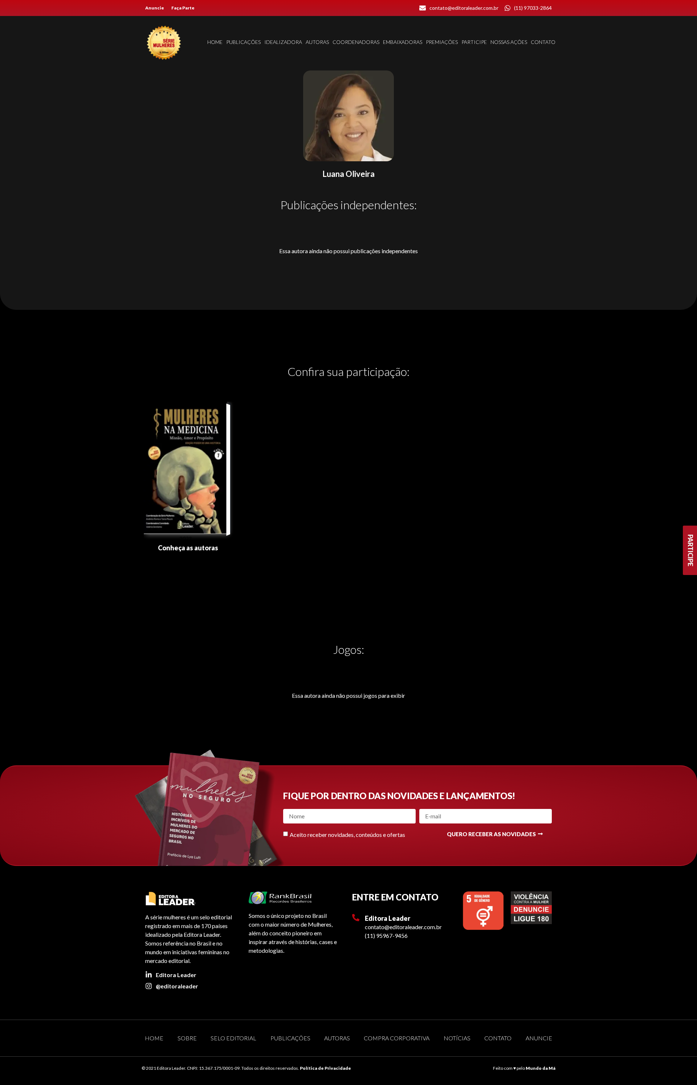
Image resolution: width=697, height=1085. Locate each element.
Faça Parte (183, 8)
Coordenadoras (356, 42)
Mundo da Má (540, 1068)
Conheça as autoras (188, 548)
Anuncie (154, 8)
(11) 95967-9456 (386, 935)
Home (215, 42)
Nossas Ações (508, 42)
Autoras (317, 42)
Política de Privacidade (325, 1068)
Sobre (187, 1038)
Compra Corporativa (396, 1038)
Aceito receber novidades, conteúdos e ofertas (347, 834)
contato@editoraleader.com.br (403, 926)
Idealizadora (283, 42)
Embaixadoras (402, 42)
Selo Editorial (233, 1038)
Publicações (243, 42)
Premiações (442, 42)
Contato (543, 42)
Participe (474, 42)
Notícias (457, 1038)
